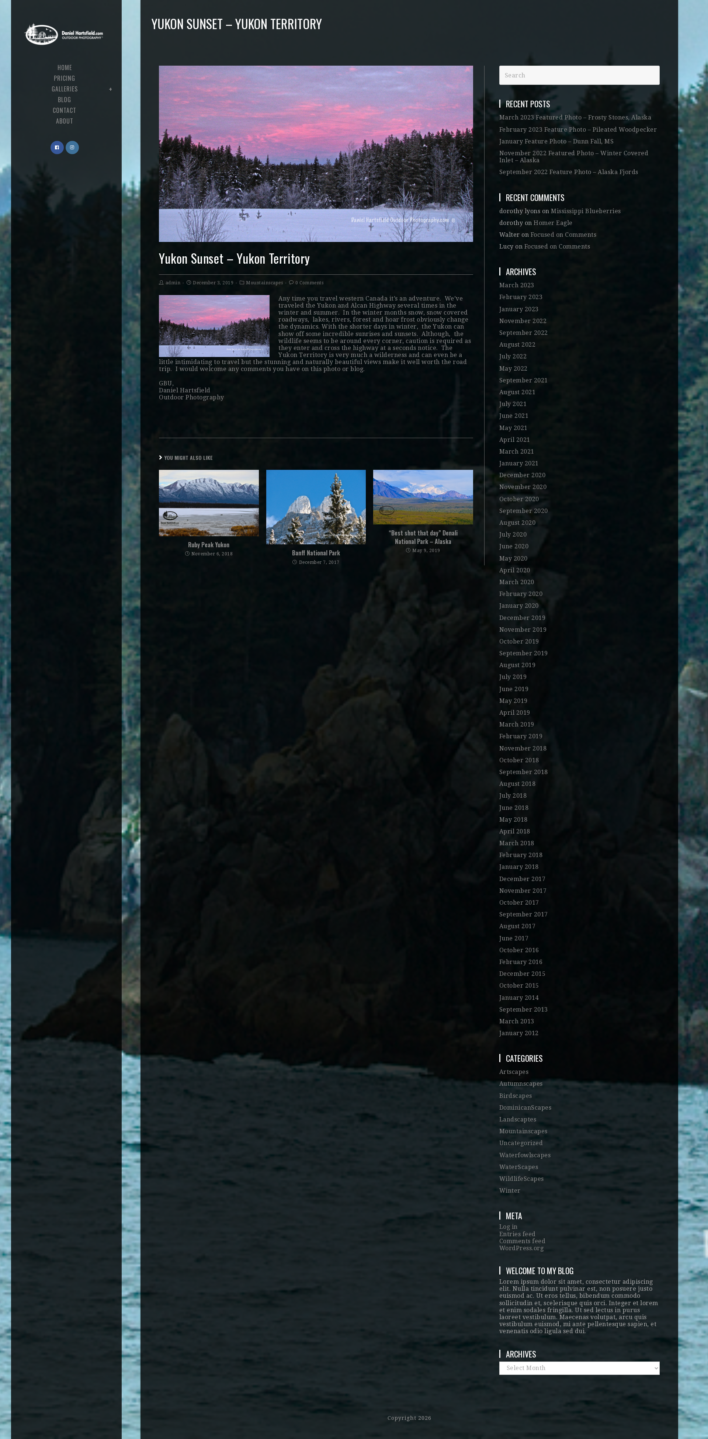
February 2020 (521, 593)
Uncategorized (521, 1143)
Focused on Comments (564, 234)
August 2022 (517, 344)
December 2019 (522, 617)
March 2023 (516, 285)
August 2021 (517, 392)
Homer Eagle (553, 222)
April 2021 (514, 439)
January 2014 (519, 997)
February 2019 (521, 736)
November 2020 (523, 486)
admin (173, 282)
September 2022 (523, 332)
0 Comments (309, 282)
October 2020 (519, 499)
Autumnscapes (521, 1083)
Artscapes (514, 1071)
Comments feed (522, 1241)
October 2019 (519, 641)
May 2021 (513, 427)
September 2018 (523, 772)
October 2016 (519, 950)
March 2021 (516, 451)
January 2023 (519, 309)
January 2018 (519, 866)
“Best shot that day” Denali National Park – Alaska (423, 537)
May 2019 (513, 700)
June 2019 (514, 689)
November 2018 (523, 748)
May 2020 (513, 558)
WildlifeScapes (521, 1178)
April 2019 (514, 712)
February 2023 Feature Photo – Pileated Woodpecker (578, 129)
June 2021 (514, 415)
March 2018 (516, 843)
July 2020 (513, 534)
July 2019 (513, 676)
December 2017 (522, 879)
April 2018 (514, 831)
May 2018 (513, 819)
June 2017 (514, 938)
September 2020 (523, 510)
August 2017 (517, 926)
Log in (508, 1226)
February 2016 (521, 961)
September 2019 (523, 653)
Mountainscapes (264, 282)
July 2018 (513, 795)
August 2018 (517, 783)
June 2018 (514, 807)
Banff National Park (316, 553)
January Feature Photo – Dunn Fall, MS (556, 141)
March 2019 (516, 724)
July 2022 (513, 356)
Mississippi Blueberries (586, 211)
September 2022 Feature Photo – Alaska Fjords (568, 172)
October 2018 (519, 760)
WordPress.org (521, 1248)
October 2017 (519, 902)
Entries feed (517, 1234)
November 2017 (523, 890)
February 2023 (521, 297)
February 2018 (521, 855)
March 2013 (516, 1021)
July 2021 (513, 404)
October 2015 (519, 985)
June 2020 (514, 546)
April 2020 (514, 570)
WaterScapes (518, 1167)
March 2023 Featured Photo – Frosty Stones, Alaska (575, 117)
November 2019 (523, 629)
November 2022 (523, 321)
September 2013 (523, 1009)
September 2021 (523, 380)
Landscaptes (518, 1119)
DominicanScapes (525, 1107)
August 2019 (517, 665)
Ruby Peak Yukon (208, 545)
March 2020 (516, 582)
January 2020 (519, 605)
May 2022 (513, 368)
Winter (510, 1190)
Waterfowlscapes (525, 1155)
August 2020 (517, 522)
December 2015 (522, 973)
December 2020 (522, 475)
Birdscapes (515, 1095)
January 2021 (519, 463)
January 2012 (519, 1033)
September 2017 (523, 914)
